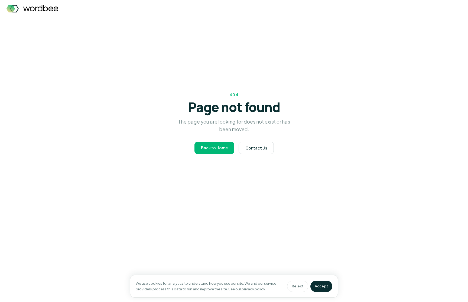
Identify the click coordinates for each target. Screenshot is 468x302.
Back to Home (214, 147)
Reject (298, 286)
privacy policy (253, 289)
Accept (321, 286)
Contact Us (256, 147)
